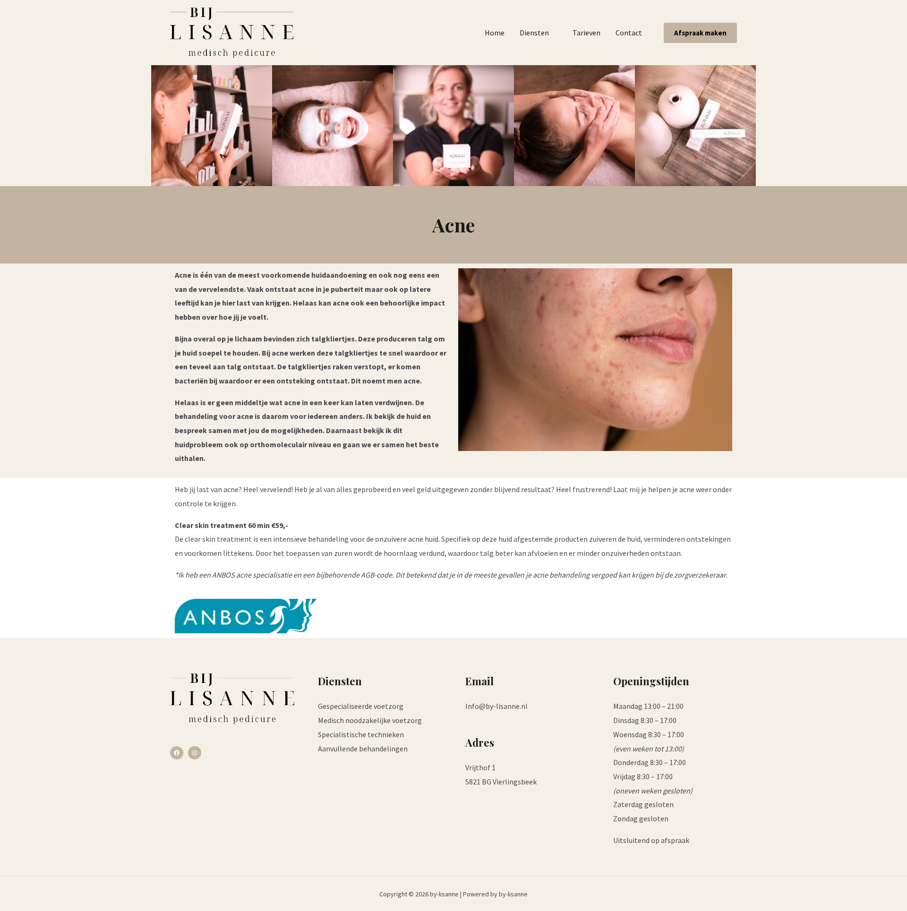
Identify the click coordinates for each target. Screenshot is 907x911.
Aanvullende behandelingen (363, 748)
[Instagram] (194, 752)
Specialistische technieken (361, 734)
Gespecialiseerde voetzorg (360, 706)
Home (495, 32)
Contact (629, 32)
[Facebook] (176, 752)
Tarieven (586, 32)
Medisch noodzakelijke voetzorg (370, 720)
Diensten (534, 32)
